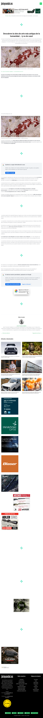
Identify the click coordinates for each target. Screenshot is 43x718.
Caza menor (36, 683)
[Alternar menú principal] (41, 4)
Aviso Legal (21, 685)
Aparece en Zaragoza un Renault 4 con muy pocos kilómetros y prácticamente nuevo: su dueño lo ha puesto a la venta (10, 393)
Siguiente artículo (37, 333)
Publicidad (21, 679)
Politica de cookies (21, 687)
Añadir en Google (10, 172)
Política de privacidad (21, 686)
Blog (10, 15)
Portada (6, 15)
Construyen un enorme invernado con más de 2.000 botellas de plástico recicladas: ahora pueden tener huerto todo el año (31, 375)
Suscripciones (21, 680)
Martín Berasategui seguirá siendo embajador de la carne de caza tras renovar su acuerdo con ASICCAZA (10, 375)
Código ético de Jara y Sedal (21, 683)
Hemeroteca (35, 690)
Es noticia (36, 679)
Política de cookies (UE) (21, 690)
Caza (36, 680)
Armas (36, 687)
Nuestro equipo (21, 682)
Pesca (36, 685)
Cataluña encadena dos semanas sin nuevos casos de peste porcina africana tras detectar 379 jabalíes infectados (32, 357)
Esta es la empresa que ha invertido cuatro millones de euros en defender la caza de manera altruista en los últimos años (31, 393)
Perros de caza (36, 689)
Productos (36, 686)
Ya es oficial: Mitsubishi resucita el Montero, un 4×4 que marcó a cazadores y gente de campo (10, 357)
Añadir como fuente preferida (13, 284)
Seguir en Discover (26, 284)
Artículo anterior (5, 333)
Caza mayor (36, 682)
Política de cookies (21, 689)
